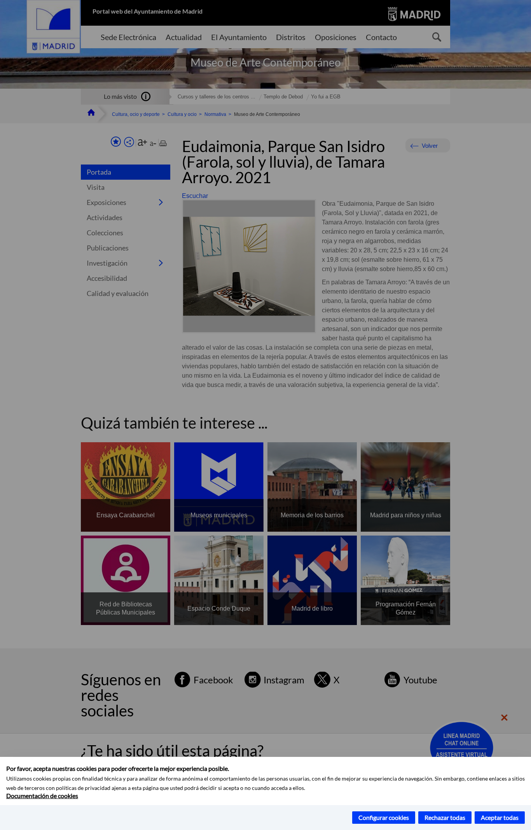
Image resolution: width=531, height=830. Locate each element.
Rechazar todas (444, 817)
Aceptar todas (500, 817)
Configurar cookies (383, 817)
